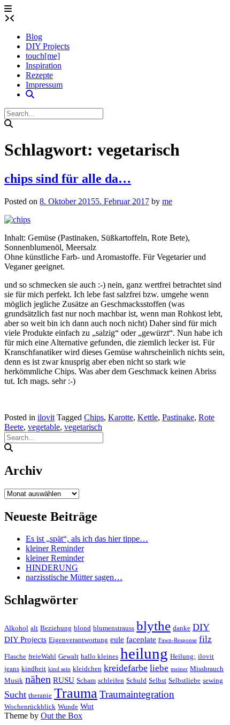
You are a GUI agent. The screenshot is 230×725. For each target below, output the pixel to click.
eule (117, 639)
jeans (11, 669)
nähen (38, 679)
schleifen (111, 680)
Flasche (15, 656)
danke (181, 628)
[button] (8, 8)
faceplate (141, 639)
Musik (13, 680)
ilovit (46, 417)
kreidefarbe (126, 667)
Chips (94, 417)
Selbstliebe (184, 680)
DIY (201, 627)
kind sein (59, 669)
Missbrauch (207, 669)
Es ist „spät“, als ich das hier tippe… (87, 538)
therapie (40, 695)
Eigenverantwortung (78, 640)
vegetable (44, 426)
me (167, 201)
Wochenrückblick (30, 707)
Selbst (157, 680)
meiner (179, 669)
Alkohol (16, 628)
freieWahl (42, 656)
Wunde (68, 707)
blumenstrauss (113, 628)
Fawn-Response (177, 640)
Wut (87, 706)
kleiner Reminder (55, 548)
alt (34, 628)
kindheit (33, 669)
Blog (34, 36)
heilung (144, 653)
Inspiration (44, 65)
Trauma (75, 693)
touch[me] (43, 55)
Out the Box (61, 715)
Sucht (15, 694)
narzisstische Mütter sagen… (74, 577)
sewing (213, 680)
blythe (153, 626)
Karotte (120, 417)
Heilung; (183, 656)
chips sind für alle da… (67, 179)
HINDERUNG (52, 567)
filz (205, 639)
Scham (86, 680)
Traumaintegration (136, 694)
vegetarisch (83, 426)
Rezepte (39, 75)
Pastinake (178, 417)
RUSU (63, 680)
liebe (159, 668)
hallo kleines (99, 656)
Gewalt (68, 656)
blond (82, 628)
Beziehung (56, 628)
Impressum (44, 84)
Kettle (147, 417)
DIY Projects (48, 46)
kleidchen (87, 669)
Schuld (136, 680)
